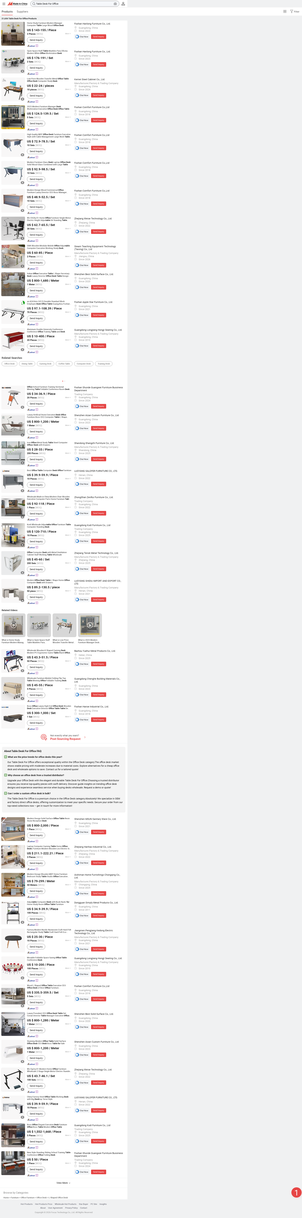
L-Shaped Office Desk (13, 363)
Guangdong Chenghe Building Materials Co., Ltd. (97, 680)
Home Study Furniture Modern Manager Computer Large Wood (45, 24)
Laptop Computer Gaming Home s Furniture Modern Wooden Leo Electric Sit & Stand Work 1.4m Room (48, 847)
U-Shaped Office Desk (66, 363)
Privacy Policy (71, 1207)
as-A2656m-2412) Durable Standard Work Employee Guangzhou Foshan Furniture (48, 302)
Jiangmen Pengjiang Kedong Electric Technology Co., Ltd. (93, 932)
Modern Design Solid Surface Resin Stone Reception (48, 819)
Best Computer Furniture (49, 470)
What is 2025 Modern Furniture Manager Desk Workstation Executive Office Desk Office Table (88, 641)
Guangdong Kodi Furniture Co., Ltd (92, 525)
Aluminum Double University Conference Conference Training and (46, 330)
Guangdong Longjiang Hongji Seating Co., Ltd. (98, 329)
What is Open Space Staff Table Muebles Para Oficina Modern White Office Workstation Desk (38, 641)
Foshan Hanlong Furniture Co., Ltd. (92, 23)
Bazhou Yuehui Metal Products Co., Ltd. (95, 650)
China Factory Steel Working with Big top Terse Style (47, 1098)
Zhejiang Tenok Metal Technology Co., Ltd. (96, 553)
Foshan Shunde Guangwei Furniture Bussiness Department (98, 389)
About (43, 1207)
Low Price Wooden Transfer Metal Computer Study (48, 79)
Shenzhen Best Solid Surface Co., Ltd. (94, 274)
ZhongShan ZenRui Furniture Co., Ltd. (93, 497)
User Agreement (55, 1207)
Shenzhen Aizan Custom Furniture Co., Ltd (96, 415)
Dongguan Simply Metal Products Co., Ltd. (96, 902)
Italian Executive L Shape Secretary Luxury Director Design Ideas (48, 274)
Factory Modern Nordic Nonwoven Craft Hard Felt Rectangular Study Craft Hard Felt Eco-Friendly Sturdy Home (49, 931)
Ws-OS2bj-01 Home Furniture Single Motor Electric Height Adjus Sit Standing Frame (49, 219)
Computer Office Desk (92, 363)
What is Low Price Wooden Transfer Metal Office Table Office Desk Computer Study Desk (63, 641)
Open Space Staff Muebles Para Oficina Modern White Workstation (47, 52)
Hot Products (27, 1204)
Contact (83, 1207)
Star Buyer (83, 1204)
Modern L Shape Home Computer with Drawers (48, 581)
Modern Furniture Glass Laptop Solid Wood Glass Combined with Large (49, 163)
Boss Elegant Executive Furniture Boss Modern (47, 1125)
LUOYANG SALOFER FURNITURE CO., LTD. (96, 470)
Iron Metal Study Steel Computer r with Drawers (47, 443)
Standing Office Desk (40, 363)
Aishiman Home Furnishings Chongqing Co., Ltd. (97, 876)
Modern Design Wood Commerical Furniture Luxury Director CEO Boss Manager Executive (47, 191)
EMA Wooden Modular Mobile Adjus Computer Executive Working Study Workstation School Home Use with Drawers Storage (48, 246)
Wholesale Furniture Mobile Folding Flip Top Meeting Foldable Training (46, 679)
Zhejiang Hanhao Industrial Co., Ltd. (93, 846)
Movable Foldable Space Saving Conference (47, 958)
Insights (103, 1204)
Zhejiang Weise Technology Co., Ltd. (93, 218)
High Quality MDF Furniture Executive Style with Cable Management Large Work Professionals (49, 135)
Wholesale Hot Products (65, 1204)
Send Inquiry (36, 40)
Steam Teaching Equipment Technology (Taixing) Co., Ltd (95, 248)
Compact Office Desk (13, 370)
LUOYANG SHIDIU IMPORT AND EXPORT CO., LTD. (97, 582)
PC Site (94, 1204)
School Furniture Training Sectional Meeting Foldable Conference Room (48, 388)
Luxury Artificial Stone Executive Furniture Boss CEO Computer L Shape (47, 416)
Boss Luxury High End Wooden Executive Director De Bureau (49, 707)
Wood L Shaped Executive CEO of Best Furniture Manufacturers (46, 986)
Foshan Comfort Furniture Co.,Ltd (91, 107)
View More (62, 1182)
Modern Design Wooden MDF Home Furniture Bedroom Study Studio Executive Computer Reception (47, 875)
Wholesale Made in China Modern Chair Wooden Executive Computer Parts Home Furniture (48, 497)
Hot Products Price (43, 1204)
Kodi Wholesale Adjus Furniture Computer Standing (49, 525)
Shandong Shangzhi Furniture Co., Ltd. (94, 443)
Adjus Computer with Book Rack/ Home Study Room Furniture (48, 903)
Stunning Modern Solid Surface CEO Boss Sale (46, 1042)
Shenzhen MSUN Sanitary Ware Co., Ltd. (95, 819)
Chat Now (84, 36)
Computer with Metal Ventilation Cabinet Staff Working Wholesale (47, 553)
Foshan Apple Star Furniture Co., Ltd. (93, 302)
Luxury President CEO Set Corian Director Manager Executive (48, 1014)
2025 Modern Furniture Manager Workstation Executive (48, 107)
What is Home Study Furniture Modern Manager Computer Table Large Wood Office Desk (13, 641)
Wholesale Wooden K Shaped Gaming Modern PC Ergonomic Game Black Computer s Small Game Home (48, 651)
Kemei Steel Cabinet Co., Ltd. (89, 79)
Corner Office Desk (38, 370)
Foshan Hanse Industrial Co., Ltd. (91, 706)
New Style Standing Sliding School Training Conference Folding (48, 1153)
